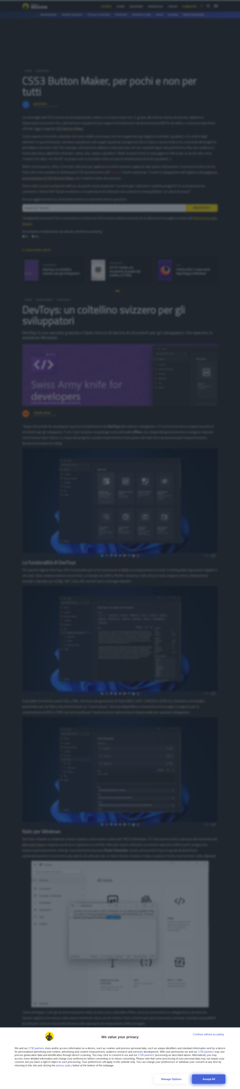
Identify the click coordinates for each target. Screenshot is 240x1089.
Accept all (209, 1079)
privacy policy (64, 1065)
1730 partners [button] (36, 1048)
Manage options (171, 1079)
